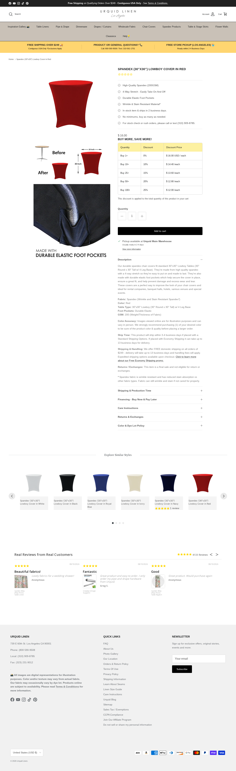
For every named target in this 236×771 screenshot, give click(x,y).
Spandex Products (171, 26)
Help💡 (126, 36)
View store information (131, 249)
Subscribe (182, 669)
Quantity (123, 208)
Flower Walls (221, 26)
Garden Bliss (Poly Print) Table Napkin (156, 593)
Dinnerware (81, 26)
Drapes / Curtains (102, 26)
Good (155, 571)
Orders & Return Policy (115, 664)
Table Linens (42, 26)
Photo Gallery (110, 653)
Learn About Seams (114, 684)
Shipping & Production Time (134, 390)
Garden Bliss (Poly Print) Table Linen (20, 593)
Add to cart (160, 231)
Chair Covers (149, 26)
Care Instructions (128, 408)
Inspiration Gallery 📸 (18, 26)
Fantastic (90, 571)
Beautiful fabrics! (27, 571)
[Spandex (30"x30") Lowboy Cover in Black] (68, 482)
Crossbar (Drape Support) (89, 592)
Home (11, 59)
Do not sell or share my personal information (127, 724)
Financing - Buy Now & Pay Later (137, 399)
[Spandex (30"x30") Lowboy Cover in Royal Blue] (101, 482)
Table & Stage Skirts (198, 26)
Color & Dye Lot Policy (131, 425)
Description (124, 259)
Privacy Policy (110, 674)
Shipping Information (114, 679)
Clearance (111, 36)
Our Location (110, 658)
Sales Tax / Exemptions (116, 709)
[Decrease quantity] (122, 216)
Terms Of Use (110, 669)
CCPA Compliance (113, 714)
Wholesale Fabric (127, 26)
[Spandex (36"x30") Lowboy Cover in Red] (202, 482)
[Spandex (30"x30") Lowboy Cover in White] (34, 482)
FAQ (105, 643)
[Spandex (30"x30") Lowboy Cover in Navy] (169, 482)
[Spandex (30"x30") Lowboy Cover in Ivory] (135, 482)
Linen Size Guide (112, 689)
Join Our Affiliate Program (117, 719)
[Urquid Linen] (118, 14)
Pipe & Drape (62, 26)
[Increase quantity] (142, 216)
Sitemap (107, 704)
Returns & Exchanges (130, 416)
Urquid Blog (109, 699)
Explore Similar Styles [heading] (118, 455)
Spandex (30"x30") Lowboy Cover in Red (33, 59)
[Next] (223, 496)
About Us (108, 648)
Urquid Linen (22, 761)
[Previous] (12, 496)
